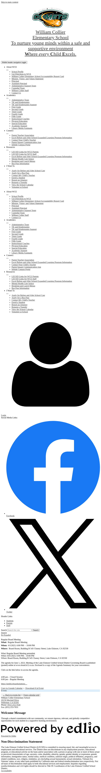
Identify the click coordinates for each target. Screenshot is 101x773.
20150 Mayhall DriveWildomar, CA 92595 (10, 701)
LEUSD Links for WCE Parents (25, 152)
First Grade (16, 107)
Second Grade (17, 109)
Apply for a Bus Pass (20, 173)
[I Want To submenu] (7, 293)
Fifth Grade (16, 116)
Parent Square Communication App (26, 142)
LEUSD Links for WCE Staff (24, 154)
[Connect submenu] (7, 133)
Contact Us (16, 93)
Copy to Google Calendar (11, 688)
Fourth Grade (17, 114)
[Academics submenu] (7, 98)
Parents (9, 623)
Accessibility (6, 771)
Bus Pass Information (20, 163)
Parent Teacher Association (23, 135)
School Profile (17, 72)
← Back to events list (12, 695)
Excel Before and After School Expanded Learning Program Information (42, 138)
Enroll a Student (18, 178)
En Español (6, 635)
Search (4, 630)
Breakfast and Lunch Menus (23, 161)
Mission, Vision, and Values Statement (27, 79)
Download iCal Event (34, 688)
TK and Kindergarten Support (24, 105)
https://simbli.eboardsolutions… (14, 684)
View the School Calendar (22, 185)
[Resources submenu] (7, 150)
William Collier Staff (20, 90)
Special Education (19, 123)
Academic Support (19, 126)
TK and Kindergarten (20, 102)
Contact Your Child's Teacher (24, 140)
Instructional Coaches (20, 119)
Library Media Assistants (22, 128)
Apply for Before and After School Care (28, 171)
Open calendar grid (31, 695)
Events (4, 690)
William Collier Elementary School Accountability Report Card (38, 76)
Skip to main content (9, 2)
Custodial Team (18, 88)
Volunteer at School (20, 187)
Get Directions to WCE (21, 74)
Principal (15, 81)
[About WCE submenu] (7, 194)
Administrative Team (20, 100)
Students (9, 621)
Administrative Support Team (24, 86)
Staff (8, 625)
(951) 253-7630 (13, 705)
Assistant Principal (19, 83)
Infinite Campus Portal (21, 145)
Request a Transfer (19, 182)
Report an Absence (19, 180)
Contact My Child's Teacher (23, 175)
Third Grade (17, 112)
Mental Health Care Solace (23, 159)
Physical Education (19, 121)
